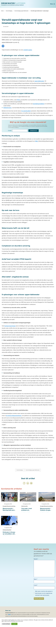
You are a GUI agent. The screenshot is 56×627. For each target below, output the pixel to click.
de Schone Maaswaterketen (13, 415)
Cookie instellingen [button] (6, 623)
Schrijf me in (33, 130)
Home (2, 10)
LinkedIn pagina (27, 50)
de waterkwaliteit (26, 111)
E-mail (35, 585)
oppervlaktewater (39, 81)
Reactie (36, 559)
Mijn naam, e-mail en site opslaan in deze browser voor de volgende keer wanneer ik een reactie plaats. (44, 593)
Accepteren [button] (14, 623)
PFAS (18, 99)
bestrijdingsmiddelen (38, 103)
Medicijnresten (7, 107)
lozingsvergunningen (10, 326)
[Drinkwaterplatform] (13, 4)
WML (36, 141)
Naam (35, 579)
